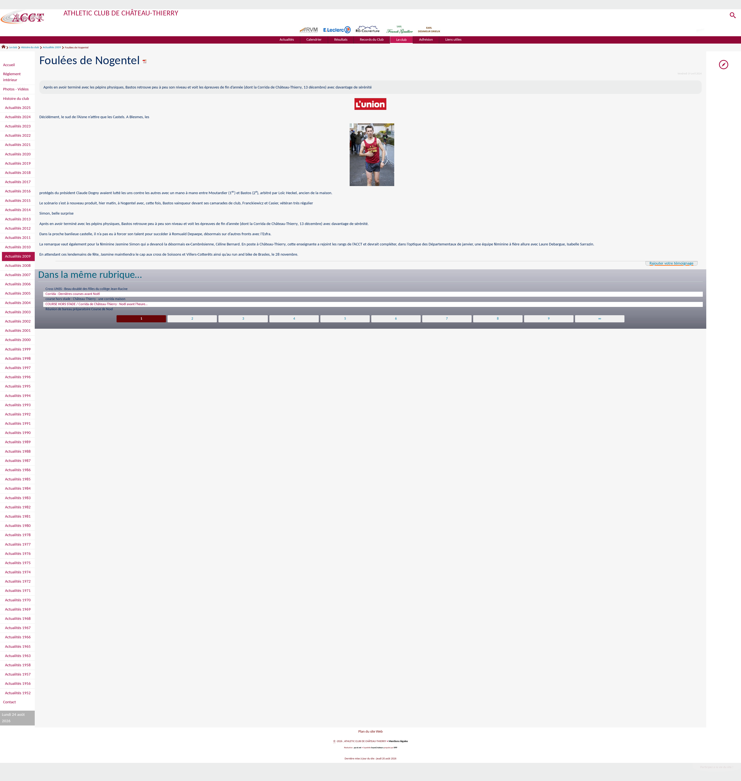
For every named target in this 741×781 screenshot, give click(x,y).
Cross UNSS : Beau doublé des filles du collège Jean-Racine (87, 289)
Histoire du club (30, 47)
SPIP (395, 748)
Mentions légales (398, 741)
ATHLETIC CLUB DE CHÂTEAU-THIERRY (120, 13)
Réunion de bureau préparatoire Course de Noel (79, 309)
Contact (9, 702)
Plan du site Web (370, 732)
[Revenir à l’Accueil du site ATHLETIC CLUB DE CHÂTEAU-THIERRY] (22, 17)
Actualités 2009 (52, 47)
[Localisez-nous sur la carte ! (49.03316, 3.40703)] (723, 64)
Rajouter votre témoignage (671, 263)
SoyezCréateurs (377, 748)
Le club (13, 47)
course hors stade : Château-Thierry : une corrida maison (85, 299)
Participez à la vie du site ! (716, 767)
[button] (732, 15)
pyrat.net (357, 748)
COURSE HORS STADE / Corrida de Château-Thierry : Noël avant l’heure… (96, 304)
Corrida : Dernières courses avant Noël (73, 294)
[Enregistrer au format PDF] (144, 61)
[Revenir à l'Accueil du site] (5, 48)
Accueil (9, 65)
